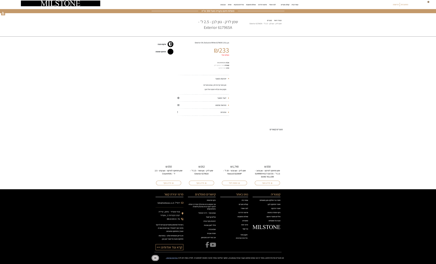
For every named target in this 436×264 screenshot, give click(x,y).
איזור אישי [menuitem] (244, 225)
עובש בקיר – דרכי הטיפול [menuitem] (207, 213)
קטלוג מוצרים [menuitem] (285, 5)
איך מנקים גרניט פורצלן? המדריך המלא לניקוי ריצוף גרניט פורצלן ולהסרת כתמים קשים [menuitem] (202, 206)
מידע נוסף (266, 183)
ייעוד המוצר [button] (222, 98)
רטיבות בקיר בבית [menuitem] (209, 221)
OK (155, 258)
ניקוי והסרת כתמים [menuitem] (274, 212)
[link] (135, 5)
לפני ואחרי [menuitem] (272, 5)
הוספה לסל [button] (233, 183)
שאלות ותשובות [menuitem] (251, 5)
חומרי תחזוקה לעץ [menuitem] (274, 204)
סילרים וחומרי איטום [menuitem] (273, 216)
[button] (3, 13)
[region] (261, 22)
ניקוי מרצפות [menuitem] (211, 200)
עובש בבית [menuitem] (212, 229)
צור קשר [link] (245, 229)
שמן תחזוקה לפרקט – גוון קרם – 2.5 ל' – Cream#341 (168, 172)
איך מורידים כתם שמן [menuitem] (208, 237)
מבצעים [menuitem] (223, 5)
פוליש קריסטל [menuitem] (211, 217)
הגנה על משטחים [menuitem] (274, 220)
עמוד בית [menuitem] (245, 200)
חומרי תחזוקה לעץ (219, 65)
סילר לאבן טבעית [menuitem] (210, 225)
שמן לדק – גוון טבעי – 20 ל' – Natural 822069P (234, 172)
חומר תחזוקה (222, 68)
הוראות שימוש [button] (221, 105)
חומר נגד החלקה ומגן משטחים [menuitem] (270, 200)
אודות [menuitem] (230, 5)
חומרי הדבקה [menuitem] (275, 208)
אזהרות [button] (223, 112)
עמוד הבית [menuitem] (295, 5)
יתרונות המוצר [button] (221, 78)
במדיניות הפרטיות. (172, 258)
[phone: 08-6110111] (116, 5)
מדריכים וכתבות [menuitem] (239, 5)
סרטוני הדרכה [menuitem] (262, 5)
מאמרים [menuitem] (245, 220)
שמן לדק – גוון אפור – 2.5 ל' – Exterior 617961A (201, 172)
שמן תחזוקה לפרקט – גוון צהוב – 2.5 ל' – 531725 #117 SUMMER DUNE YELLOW (267, 173)
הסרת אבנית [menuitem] (211, 233)
